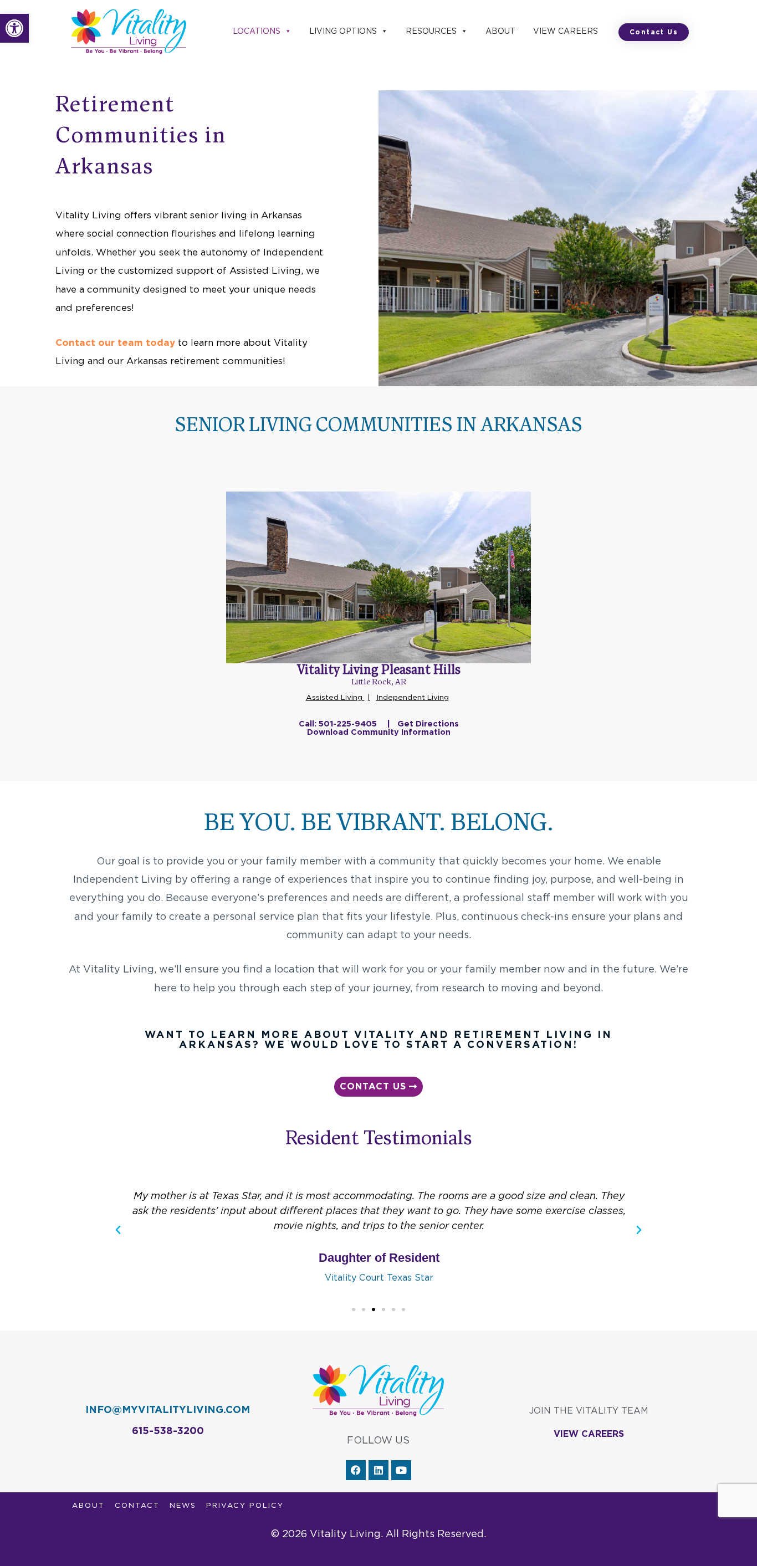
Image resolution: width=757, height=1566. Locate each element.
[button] (14, 28)
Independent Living (412, 697)
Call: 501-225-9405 (339, 723)
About (500, 31)
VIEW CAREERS (589, 1434)
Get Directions (428, 723)
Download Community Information (379, 732)
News (183, 1505)
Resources (431, 31)
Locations (256, 31)
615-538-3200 (168, 1430)
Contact (137, 1505)
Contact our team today (115, 342)
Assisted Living (335, 697)
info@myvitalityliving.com (167, 1409)
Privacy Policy (245, 1505)
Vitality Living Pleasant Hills (379, 670)
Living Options (343, 31)
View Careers (565, 31)
